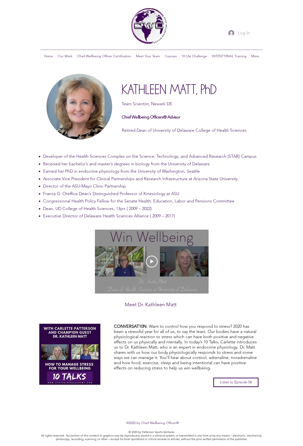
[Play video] (152, 261)
